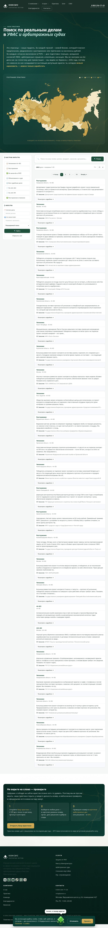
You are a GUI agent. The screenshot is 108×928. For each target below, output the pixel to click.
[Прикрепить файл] (70, 923)
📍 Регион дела (9, 210)
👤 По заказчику (10, 217)
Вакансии (6, 905)
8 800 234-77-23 (62, 890)
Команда (6, 897)
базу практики (23, 810)
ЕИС (89, 815)
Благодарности (33, 8)
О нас (5, 890)
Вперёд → (84, 174)
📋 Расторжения (12, 168)
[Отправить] (103, 923)
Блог (63, 4)
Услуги (44, 4)
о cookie (26, 923)
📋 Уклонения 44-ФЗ (13, 163)
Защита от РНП (61, 860)
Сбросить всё (17, 236)
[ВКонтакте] (5, 880)
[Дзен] (25, 880)
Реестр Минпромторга (64, 863)
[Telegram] (9, 880)
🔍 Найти (17, 231)
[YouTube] (13, 880)
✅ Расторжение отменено (15, 198)
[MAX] (21, 880)
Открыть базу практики (20, 826)
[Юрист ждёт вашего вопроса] (60, 920)
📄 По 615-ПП (11, 193)
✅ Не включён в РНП (13, 173)
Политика (18, 923)
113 (77, 174)
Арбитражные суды (63, 867)
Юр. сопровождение (63, 875)
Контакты (46, 8)
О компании (32, 4)
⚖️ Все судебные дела (14, 183)
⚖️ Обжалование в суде (14, 178)
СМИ (70, 4)
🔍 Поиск (97, 159)
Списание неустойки (63, 871)
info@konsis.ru (61, 893)
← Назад (55, 174)
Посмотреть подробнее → (46, 199)
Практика (55, 4)
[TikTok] (17, 880)
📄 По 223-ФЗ (11, 188)
